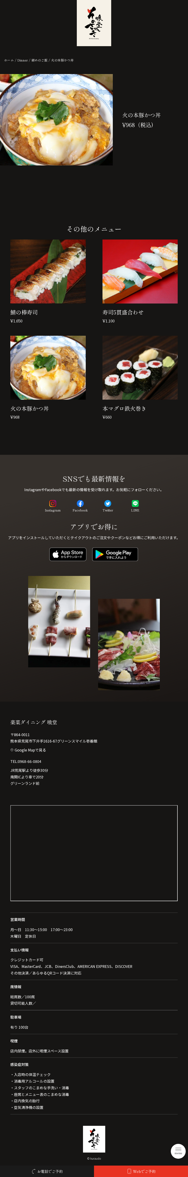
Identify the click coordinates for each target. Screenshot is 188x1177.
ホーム (9, 60)
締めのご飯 (39, 60)
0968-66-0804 (29, 761)
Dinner (22, 60)
